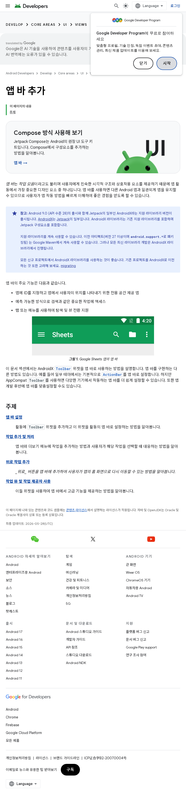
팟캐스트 (12, 611)
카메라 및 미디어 (77, 588)
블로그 (10, 603)
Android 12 (14, 670)
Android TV (134, 596)
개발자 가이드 (75, 639)
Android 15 (14, 647)
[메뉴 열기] (8, 6)
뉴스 (9, 596)
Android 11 (14, 678)
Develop (14, 24)
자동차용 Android (139, 588)
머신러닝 (72, 572)
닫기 (143, 63)
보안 (9, 580)
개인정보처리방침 (78, 596)
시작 (166, 63)
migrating (68, 266)
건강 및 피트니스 (77, 580)
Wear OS (133, 572)
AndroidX (45, 219)
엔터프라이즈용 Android (23, 572)
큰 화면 (131, 564)
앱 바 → (20, 163)
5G (68, 603)
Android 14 (14, 655)
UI (65, 24)
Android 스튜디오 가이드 (84, 632)
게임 (69, 564)
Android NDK (76, 663)
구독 (70, 769)
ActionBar (112, 374)
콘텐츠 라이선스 (76, 510)
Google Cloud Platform (24, 733)
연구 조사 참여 (136, 655)
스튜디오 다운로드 (79, 655)
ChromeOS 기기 (138, 580)
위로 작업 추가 (18, 462)
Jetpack (63, 219)
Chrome (12, 717)
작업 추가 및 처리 (20, 436)
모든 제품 (12, 740)
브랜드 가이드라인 (66, 758)
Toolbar (63, 368)
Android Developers (20, 73)
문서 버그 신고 (136, 639)
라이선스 (42, 758)
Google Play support (141, 647)
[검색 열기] (116, 6)
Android (12, 564)
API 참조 (72, 647)
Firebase (12, 725)
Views (81, 24)
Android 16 (14, 639)
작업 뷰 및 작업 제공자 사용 (28, 481)
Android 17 (14, 632)
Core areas (43, 24)
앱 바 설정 (14, 417)
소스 (9, 588)
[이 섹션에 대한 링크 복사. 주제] (21, 407)
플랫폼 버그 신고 (137, 632)
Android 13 (14, 663)
